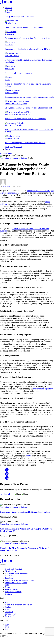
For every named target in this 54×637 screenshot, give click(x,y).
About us (8, 609)
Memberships (10, 571)
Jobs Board (9, 578)
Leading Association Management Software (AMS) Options (25, 512)
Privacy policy (10, 614)
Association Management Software (14, 158)
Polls (7, 585)
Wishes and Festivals (13, 592)
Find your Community (14, 147)
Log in (7, 149)
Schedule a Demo (7, 153)
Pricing (8, 607)
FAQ (7, 627)
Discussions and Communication (18, 573)
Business (8, 594)
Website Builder (11, 589)
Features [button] (8, 8)
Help (7, 629)
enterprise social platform (43, 389)
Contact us (9, 612)
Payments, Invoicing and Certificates (19, 580)
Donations (9, 576)
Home (7, 602)
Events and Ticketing (13, 569)
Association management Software (19, 605)
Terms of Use (10, 616)
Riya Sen (6, 186)
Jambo (29, 456)
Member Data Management (16, 582)
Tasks (7, 587)
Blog (7, 625)
